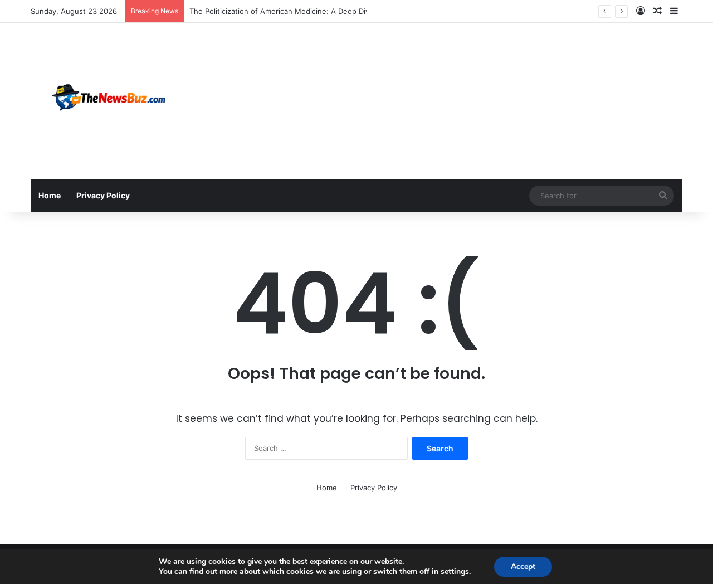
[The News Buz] (114, 101)
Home (49, 195)
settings (455, 572)
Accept (523, 566)
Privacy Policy (103, 195)
